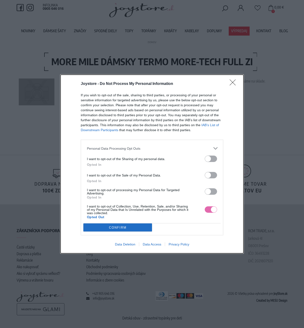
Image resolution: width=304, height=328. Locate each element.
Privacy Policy (179, 244)
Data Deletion (125, 244)
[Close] (234, 83)
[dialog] (152, 164)
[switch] (211, 159)
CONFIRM (118, 227)
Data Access (152, 244)
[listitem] (152, 148)
